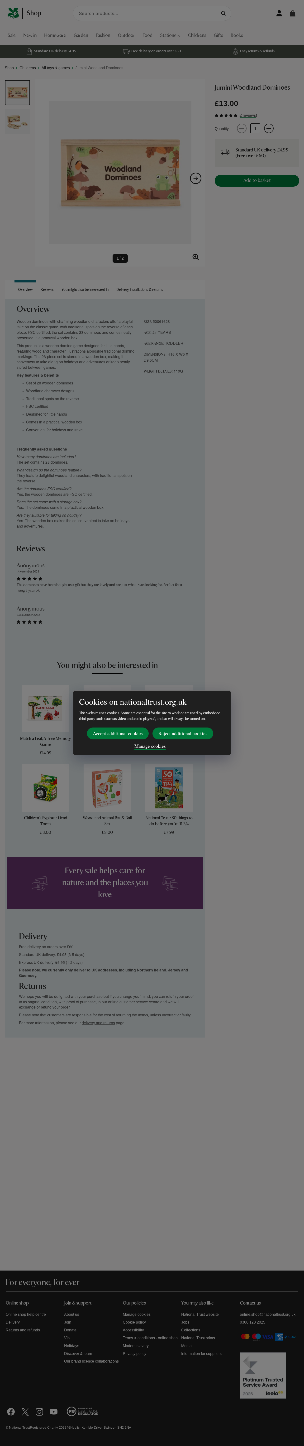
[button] (292, 13)
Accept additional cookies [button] (118, 733)
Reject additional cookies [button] (182, 733)
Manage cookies (150, 746)
